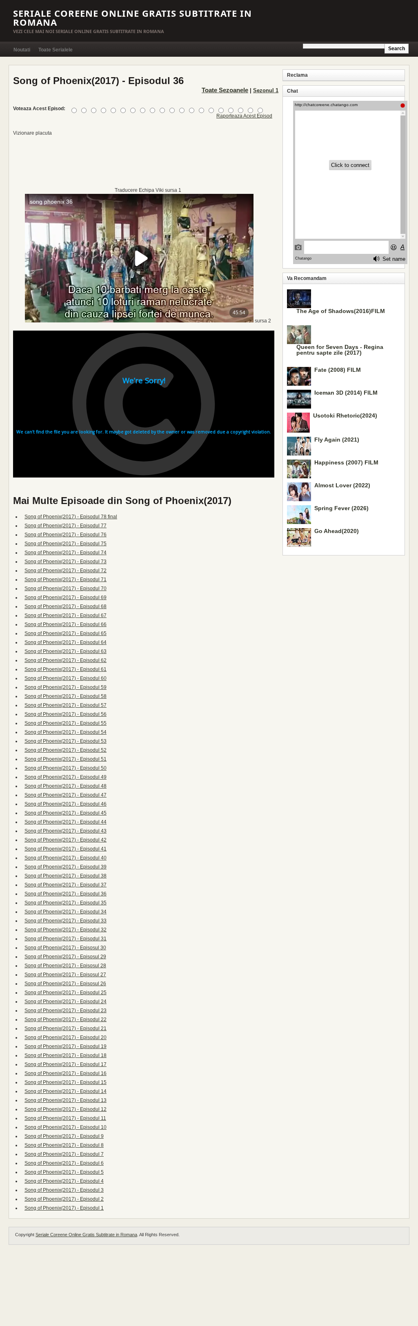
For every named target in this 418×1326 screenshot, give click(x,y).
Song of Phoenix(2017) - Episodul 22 (65, 1019)
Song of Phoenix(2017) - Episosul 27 (65, 974)
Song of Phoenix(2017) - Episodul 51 (65, 759)
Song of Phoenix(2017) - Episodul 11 (65, 1118)
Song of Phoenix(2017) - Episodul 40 (65, 858)
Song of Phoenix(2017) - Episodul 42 (65, 840)
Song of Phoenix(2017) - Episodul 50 (65, 768)
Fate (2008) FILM (337, 369)
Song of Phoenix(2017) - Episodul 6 (64, 1163)
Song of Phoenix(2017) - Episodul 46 (65, 804)
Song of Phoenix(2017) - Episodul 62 (65, 660)
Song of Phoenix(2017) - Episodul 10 (65, 1127)
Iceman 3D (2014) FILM (346, 392)
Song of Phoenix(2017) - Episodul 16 (65, 1073)
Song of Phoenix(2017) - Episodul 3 (64, 1190)
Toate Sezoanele (225, 90)
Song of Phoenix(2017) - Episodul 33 (65, 921)
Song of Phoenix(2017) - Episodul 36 (65, 894)
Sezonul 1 (265, 90)
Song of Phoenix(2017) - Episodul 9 (64, 1136)
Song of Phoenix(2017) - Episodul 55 (65, 723)
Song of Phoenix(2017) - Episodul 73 (65, 561)
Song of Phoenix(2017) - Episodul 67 (65, 615)
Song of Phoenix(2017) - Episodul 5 (64, 1172)
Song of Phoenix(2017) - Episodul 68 (65, 606)
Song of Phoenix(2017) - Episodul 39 (65, 867)
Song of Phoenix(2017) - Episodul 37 (65, 885)
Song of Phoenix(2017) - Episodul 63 (65, 651)
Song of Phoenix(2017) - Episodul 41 (65, 849)
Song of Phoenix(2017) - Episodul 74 (65, 552)
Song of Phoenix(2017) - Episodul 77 (65, 526)
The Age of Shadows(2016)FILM (340, 311)
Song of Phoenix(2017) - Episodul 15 (65, 1082)
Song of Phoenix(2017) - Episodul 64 (65, 642)
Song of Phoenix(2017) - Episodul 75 (65, 543)
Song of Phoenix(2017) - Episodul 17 (65, 1064)
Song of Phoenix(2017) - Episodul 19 (65, 1046)
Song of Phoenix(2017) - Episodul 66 (65, 624)
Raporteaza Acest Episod (244, 116)
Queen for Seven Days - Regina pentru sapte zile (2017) (339, 350)
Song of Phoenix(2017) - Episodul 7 (64, 1154)
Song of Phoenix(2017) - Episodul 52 (65, 750)
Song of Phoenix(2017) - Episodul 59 (65, 687)
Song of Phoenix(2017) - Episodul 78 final (70, 517)
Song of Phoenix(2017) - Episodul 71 (65, 579)
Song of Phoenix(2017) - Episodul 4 (64, 1181)
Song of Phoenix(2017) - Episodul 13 (65, 1100)
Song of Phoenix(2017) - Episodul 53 (65, 741)
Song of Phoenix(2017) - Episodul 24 (65, 1001)
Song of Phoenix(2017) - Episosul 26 (65, 983)
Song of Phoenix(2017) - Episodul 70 (65, 588)
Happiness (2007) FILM (346, 462)
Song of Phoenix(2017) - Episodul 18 (65, 1055)
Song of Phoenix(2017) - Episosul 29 (65, 957)
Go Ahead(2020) (336, 531)
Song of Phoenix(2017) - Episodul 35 (65, 903)
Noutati (21, 50)
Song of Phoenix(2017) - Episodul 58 (65, 696)
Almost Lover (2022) (342, 485)
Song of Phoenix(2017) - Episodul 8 (64, 1145)
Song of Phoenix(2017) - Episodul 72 (65, 570)
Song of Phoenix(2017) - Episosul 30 (65, 948)
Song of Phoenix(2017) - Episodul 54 (65, 732)
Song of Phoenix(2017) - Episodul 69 (65, 597)
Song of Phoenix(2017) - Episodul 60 (65, 678)
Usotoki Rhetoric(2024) (345, 415)
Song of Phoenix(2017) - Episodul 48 (65, 786)
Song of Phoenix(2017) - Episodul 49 (65, 777)
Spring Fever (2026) (341, 508)
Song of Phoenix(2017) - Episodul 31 (65, 939)
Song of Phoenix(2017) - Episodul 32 (65, 930)
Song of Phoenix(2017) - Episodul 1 (64, 1208)
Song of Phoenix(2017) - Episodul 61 (65, 669)
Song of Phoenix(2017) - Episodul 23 (65, 1010)
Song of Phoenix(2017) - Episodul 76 (65, 535)
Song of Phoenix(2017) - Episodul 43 (65, 831)
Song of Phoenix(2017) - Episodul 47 (65, 795)
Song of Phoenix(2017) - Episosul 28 (65, 965)
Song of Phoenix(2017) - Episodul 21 (65, 1028)
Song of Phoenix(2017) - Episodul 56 (65, 714)
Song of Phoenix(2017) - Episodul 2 (64, 1199)
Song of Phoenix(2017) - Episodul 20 (65, 1037)
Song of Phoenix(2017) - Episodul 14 (65, 1091)
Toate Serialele (55, 50)
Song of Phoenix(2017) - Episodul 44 (65, 822)
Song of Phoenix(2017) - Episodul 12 (65, 1109)
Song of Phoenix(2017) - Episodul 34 (65, 912)
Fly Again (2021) (336, 439)
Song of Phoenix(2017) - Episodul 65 (65, 633)
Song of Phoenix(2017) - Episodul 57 (65, 705)
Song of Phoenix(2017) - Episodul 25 (65, 992)
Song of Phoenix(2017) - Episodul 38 (65, 876)
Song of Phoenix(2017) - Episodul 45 (65, 813)
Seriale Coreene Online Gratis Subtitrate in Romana (132, 17)
